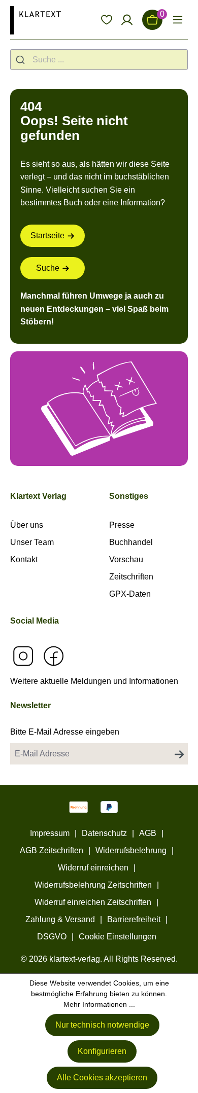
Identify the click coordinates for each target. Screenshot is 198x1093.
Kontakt (24, 559)
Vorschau (126, 559)
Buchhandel (131, 542)
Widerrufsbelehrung (131, 850)
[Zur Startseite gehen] (35, 19)
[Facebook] (53, 655)
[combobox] (99, 59)
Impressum (50, 833)
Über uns (26, 525)
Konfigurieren (102, 1051)
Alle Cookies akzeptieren (102, 1077)
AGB (147, 833)
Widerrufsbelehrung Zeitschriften (93, 885)
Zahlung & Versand (60, 919)
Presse (122, 525)
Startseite (47, 235)
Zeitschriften (131, 576)
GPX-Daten (130, 594)
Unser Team (32, 542)
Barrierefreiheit (133, 919)
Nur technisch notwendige (102, 1025)
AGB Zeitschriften (51, 850)
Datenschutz (104, 833)
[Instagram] (23, 655)
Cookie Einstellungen (117, 936)
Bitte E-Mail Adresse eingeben (64, 731)
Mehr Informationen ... (99, 1004)
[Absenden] (179, 753)
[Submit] (21, 59)
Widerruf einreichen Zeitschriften (93, 902)
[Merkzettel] (106, 20)
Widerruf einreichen (93, 867)
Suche (47, 268)
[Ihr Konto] (127, 20)
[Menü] (178, 20)
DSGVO (52, 936)
